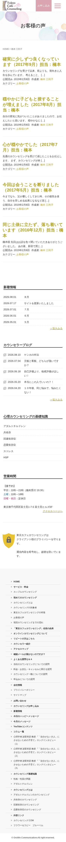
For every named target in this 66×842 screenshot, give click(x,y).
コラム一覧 (19, 731)
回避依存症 (10, 438)
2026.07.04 (14, 361)
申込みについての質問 (24, 679)
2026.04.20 (14, 388)
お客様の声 (22, 83)
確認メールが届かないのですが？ (29, 654)
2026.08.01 (10, 297)
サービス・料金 (21, 587)
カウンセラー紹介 (22, 644)
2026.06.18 (14, 371)
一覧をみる (56, 328)
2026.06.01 (10, 315)
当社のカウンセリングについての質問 (31, 664)
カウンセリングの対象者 (25, 607)
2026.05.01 (10, 322)
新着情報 (18, 711)
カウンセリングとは (23, 602)
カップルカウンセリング (25, 592)
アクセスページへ (52, 511)
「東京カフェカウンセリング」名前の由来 (34, 628)
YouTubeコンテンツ (23, 726)
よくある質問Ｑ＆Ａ (23, 659)
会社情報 (18, 685)
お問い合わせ (20, 701)
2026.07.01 (10, 309)
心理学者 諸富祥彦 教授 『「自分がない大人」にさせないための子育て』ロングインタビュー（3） (36, 764)
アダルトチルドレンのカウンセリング (31, 794)
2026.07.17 (10, 303)
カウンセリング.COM (24, 820)
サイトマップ (20, 695)
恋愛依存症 (10, 444)
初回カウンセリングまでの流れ (28, 622)
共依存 (7, 432)
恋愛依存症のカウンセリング (27, 809)
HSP (6, 457)
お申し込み (43, 5)
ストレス (8, 451)
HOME (6, 49)
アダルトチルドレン (15, 426)
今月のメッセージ (22, 721)
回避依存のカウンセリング (26, 804)
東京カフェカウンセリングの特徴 (29, 612)
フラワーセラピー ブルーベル (28, 825)
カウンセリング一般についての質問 (30, 674)
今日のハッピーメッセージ (26, 716)
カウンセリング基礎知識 (25, 774)
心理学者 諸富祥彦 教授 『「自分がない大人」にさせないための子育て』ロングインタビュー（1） (36, 740)
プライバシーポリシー (24, 690)
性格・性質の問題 (22, 779)
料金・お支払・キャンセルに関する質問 (33, 669)
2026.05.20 (14, 382)
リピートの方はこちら (24, 638)
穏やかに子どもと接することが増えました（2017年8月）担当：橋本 (32, 104)
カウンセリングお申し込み (26, 706)
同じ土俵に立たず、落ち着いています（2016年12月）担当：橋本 (33, 230)
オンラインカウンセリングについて (30, 633)
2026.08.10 (14, 354)
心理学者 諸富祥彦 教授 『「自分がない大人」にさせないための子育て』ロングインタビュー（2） (36, 752)
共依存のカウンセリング (25, 799)
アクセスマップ (21, 649)
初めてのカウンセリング (25, 597)
